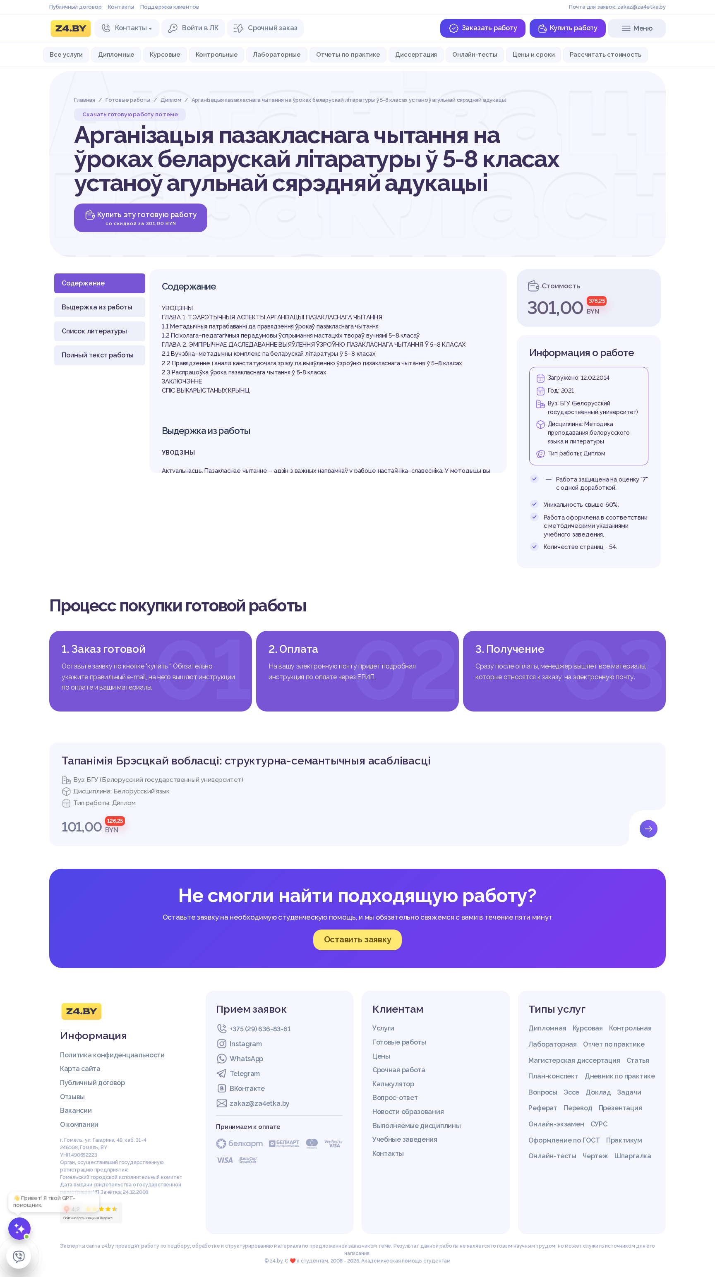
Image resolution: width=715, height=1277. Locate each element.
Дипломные (116, 54)
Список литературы (94, 331)
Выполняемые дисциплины (416, 1126)
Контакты (121, 7)
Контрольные (217, 54)
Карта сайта (80, 1069)
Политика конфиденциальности (112, 1055)
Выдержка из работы (97, 307)
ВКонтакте (247, 1089)
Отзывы (72, 1097)
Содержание (83, 283)
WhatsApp (246, 1059)
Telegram (245, 1074)
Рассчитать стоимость (605, 54)
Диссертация (416, 54)
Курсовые (165, 54)
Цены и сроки (534, 54)
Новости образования (408, 1112)
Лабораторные (277, 54)
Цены (381, 1056)
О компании (79, 1124)
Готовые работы (399, 1042)
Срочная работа (398, 1070)
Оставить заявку (357, 939)
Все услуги (66, 54)
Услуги (383, 1028)
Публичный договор (75, 7)
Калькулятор (393, 1084)
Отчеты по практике (348, 54)
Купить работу (573, 28)
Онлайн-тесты (474, 54)
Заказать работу (489, 28)
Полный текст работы (98, 355)
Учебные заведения (404, 1139)
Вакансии (76, 1110)
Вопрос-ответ (394, 1098)
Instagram (246, 1044)
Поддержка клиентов (169, 7)
